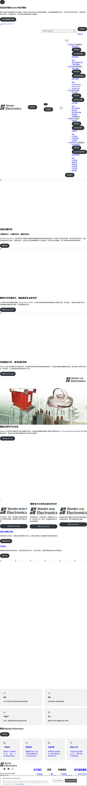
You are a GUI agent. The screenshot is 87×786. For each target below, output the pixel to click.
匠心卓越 (71, 90)
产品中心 (3, 546)
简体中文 (80, 34)
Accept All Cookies (71, 780)
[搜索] (74, 31)
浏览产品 (4, 555)
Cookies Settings (58, 780)
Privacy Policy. (20, 784)
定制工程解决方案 (6, 532)
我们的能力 (71, 44)
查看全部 (76, 49)
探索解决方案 (6, 541)
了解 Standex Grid (7, 438)
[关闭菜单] (66, 40)
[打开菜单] (61, 108)
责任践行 (71, 118)
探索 (73, 60)
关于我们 (38, 769)
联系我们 (82, 29)
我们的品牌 (71, 66)
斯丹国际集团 (80, 769)
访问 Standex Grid (73, 524)
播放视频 (4, 245)
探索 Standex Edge (8, 373)
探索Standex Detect (8, 309)
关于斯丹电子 (72, 142)
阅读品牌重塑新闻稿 (8, 19)
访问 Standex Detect (14, 526)
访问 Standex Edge (43, 526)
